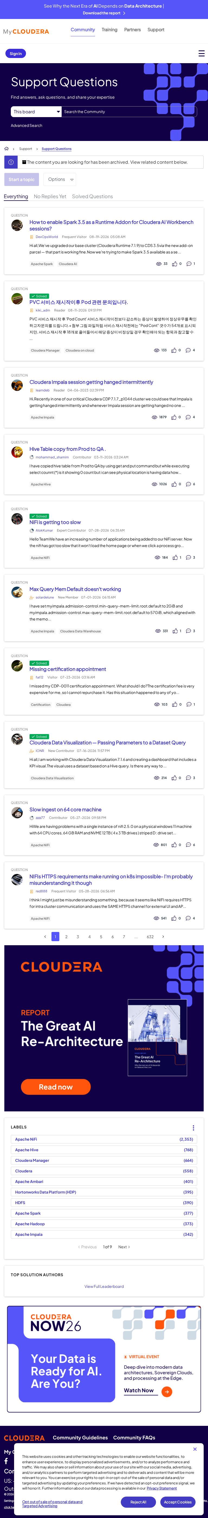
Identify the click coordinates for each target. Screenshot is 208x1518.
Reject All (138, 1502)
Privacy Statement (162, 1488)
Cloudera (63, 704)
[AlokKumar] (17, 519)
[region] (109, 1479)
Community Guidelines (80, 1437)
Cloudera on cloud (80, 350)
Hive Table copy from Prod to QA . (68, 449)
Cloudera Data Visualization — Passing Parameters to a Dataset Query (108, 742)
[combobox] (129, 111)
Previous (89, 1246)
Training (110, 29)
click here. (11, 1507)
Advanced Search (26, 125)
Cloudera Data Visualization (52, 778)
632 (150, 936)
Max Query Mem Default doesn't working (75, 589)
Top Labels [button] (190, 1123)
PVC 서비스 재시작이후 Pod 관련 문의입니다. (79, 302)
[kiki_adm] (17, 298)
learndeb (43, 390)
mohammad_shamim (52, 457)
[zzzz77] (17, 813)
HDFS (20, 1202)
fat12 (39, 677)
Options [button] (56, 179)
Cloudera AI (68, 264)
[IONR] (17, 739)
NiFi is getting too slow (55, 522)
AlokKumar (44, 530)
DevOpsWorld (47, 237)
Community (83, 29)
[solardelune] (17, 592)
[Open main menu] (201, 53)
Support (156, 29)
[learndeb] (17, 385)
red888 (41, 891)
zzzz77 (40, 818)
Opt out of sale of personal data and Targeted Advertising (52, 1504)
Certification (40, 704)
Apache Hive (41, 484)
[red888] (17, 880)
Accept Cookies (178, 1502)
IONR (40, 751)
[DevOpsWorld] (17, 225)
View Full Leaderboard (104, 1286)
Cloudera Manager (45, 350)
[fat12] (17, 666)
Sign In (16, 53)
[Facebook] (6, 1461)
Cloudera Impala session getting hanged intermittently (91, 382)
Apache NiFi (40, 557)
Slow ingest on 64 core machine (66, 809)
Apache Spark (42, 264)
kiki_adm (43, 310)
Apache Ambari (29, 1181)
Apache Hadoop (30, 1223)
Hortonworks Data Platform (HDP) (45, 1191)
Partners (132, 29)
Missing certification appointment (68, 669)
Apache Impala (42, 417)
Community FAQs (134, 1437)
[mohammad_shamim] (17, 452)
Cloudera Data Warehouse (80, 631)
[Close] (195, 1449)
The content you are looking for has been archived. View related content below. (107, 162)
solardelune (45, 597)
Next (122, 1246)
